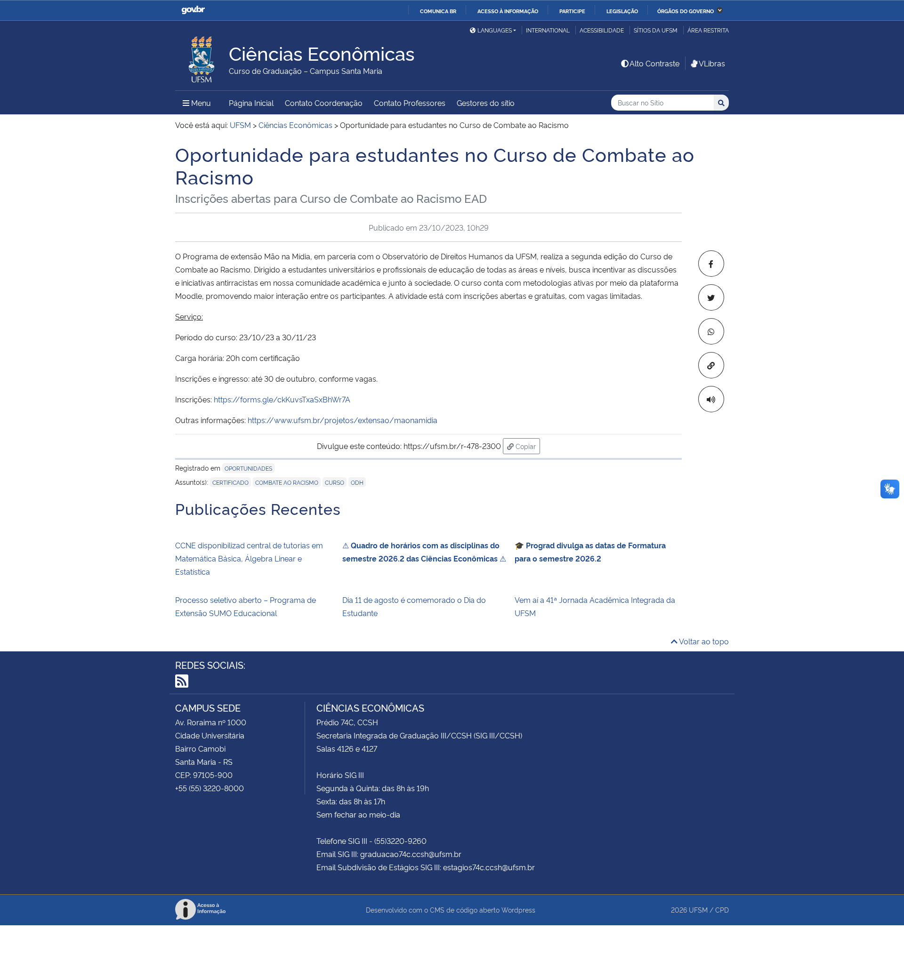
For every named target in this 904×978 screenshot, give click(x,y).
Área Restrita (708, 30)
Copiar (527, 445)
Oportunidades (248, 468)
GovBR (193, 10)
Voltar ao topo (703, 641)
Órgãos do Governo (685, 11)
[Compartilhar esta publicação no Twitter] (711, 297)
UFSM (698, 909)
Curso (334, 482)
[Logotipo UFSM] (202, 57)
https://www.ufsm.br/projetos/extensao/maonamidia (342, 420)
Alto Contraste (654, 63)
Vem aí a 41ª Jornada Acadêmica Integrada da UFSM (595, 606)
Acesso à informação (507, 11)
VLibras (712, 63)
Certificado (230, 482)
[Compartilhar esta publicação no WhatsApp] (711, 331)
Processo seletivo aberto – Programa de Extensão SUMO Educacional (245, 606)
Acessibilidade (602, 30)
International (548, 30)
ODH (357, 482)
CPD (722, 909)
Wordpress (518, 909)
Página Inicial (251, 102)
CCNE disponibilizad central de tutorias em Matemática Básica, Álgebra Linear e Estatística (249, 558)
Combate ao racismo (286, 482)
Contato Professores (409, 102)
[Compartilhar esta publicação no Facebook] (711, 263)
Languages (494, 30)
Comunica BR (438, 11)
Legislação (622, 11)
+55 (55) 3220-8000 (209, 788)
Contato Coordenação (324, 102)
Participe (572, 11)
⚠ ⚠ (424, 551)
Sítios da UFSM (656, 30)
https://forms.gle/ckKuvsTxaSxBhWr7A (281, 399)
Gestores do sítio (486, 102)
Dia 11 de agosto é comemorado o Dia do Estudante (414, 606)
